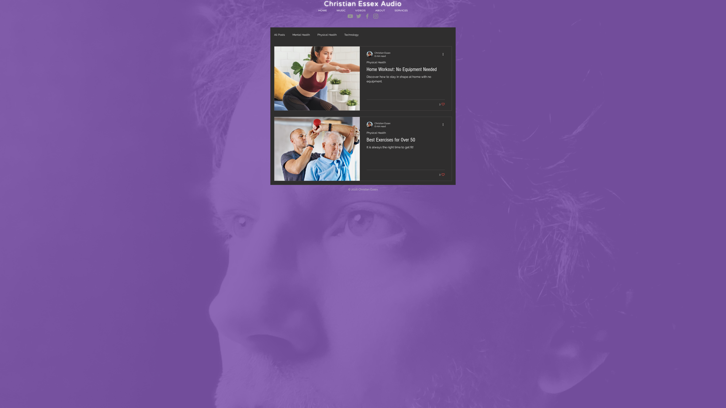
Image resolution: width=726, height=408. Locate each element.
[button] (341, 10)
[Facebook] (367, 16)
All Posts (279, 34)
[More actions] (444, 54)
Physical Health (327, 34)
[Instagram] (375, 16)
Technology (351, 34)
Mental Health (301, 34)
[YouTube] (350, 16)
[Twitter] (358, 16)
